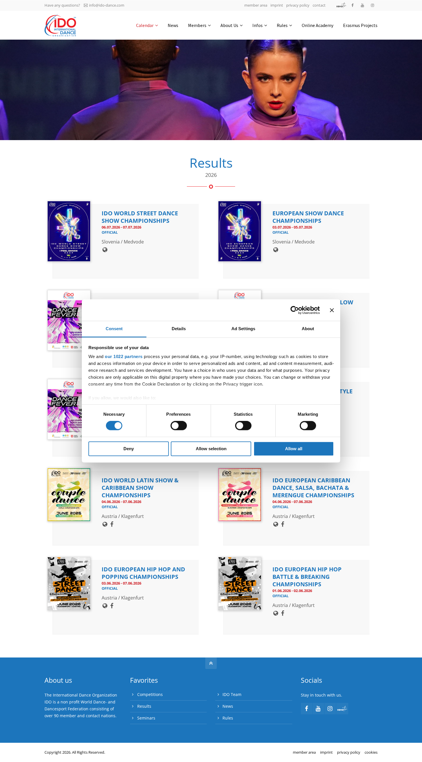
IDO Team (231, 694)
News (227, 706)
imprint (276, 5)
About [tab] (308, 328)
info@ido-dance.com (106, 5)
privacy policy (297, 5)
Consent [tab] (114, 328)
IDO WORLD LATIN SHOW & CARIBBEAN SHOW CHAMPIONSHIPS (140, 487)
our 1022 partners (124, 356)
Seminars (146, 718)
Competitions (150, 694)
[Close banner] (332, 310)
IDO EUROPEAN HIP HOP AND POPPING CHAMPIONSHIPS (143, 573)
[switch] (179, 425)
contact (319, 5)
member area (255, 5)
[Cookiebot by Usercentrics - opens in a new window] (295, 310)
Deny (128, 448)
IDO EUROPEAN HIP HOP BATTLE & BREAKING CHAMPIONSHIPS (307, 576)
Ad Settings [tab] (243, 328)
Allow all (293, 448)
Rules (227, 718)
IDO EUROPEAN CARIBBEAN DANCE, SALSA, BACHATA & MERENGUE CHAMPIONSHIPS (313, 487)
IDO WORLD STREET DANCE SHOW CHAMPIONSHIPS (140, 217)
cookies (371, 752)
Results (144, 706)
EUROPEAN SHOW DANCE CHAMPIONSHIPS (308, 217)
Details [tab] (179, 328)
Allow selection (211, 448)
